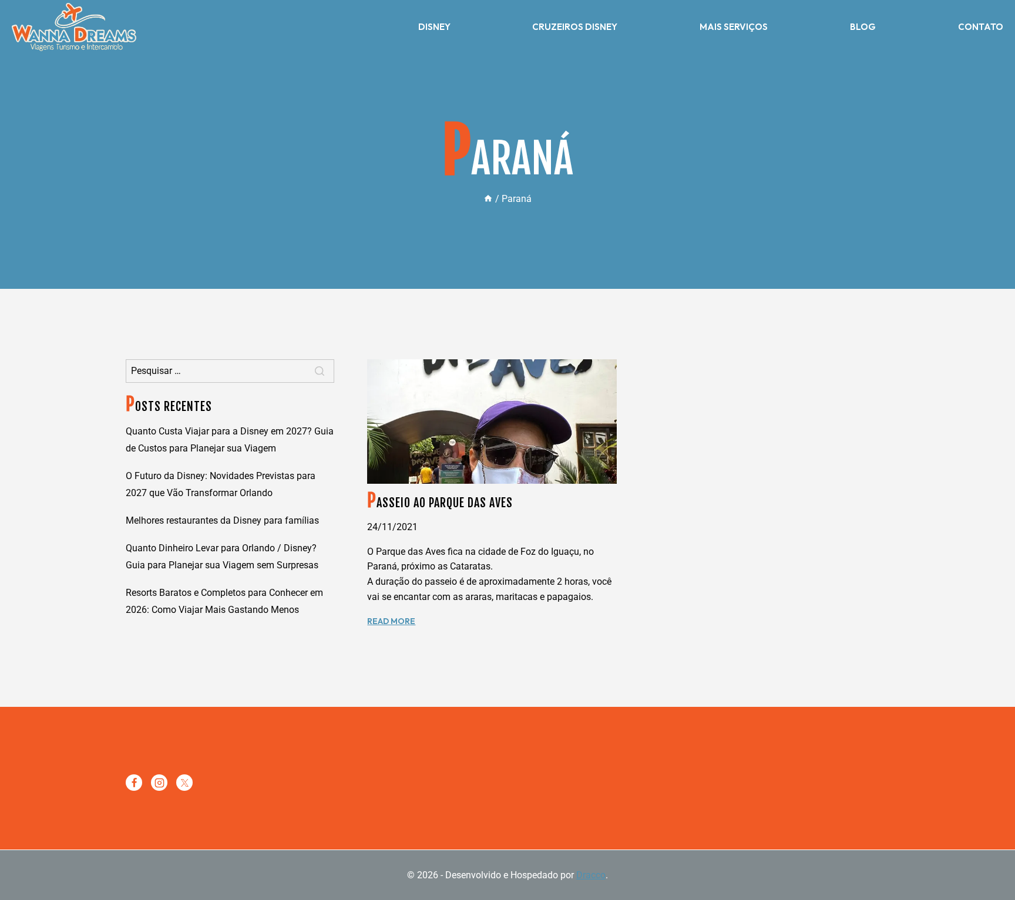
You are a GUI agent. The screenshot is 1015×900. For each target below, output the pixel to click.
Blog (863, 26)
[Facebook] (134, 782)
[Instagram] (159, 782)
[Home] (488, 198)
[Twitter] (184, 782)
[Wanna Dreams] (74, 27)
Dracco (591, 875)
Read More (391, 621)
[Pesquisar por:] (230, 370)
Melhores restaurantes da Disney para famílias (222, 520)
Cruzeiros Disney (574, 26)
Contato (980, 26)
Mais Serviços (734, 26)
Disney (434, 26)
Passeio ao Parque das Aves (440, 502)
